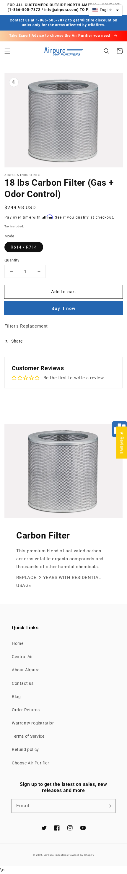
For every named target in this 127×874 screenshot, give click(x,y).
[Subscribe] (108, 805)
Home (17, 643)
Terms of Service (28, 736)
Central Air (22, 656)
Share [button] (17, 341)
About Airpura (26, 669)
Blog (16, 696)
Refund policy (25, 749)
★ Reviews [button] (121, 442)
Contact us (23, 683)
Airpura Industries (56, 854)
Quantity (11, 260)
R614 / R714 (24, 247)
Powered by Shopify (81, 854)
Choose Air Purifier (30, 763)
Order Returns (26, 709)
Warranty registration (33, 723)
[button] (7, 51)
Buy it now (63, 308)
